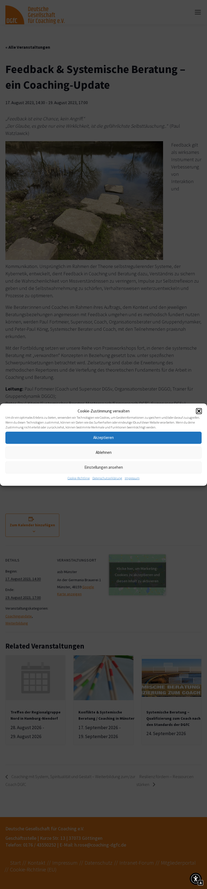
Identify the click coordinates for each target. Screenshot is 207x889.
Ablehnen (104, 452)
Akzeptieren (103, 437)
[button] (199, 411)
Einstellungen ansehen (103, 467)
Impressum (132, 478)
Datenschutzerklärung (107, 478)
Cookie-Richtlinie (79, 478)
